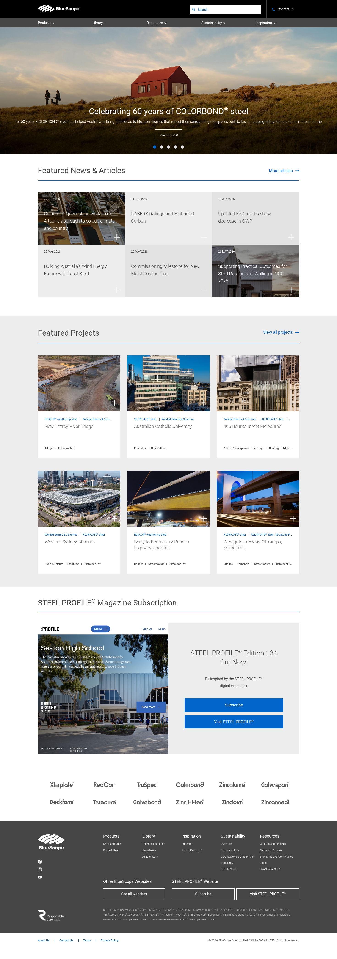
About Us (43, 940)
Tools (263, 863)
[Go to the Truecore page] (104, 802)
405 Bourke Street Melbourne (252, 426)
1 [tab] (154, 147)
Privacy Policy (109, 940)
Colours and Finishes (273, 844)
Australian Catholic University (163, 426)
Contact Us (66, 940)
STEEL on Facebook (40, 862)
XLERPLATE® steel (145, 419)
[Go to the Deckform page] (62, 802)
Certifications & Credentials (237, 856)
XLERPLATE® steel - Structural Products (275, 534)
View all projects (278, 332)
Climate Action (230, 850)
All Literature (150, 856)
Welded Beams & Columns (99, 419)
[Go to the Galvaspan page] (275, 784)
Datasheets (149, 850)
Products (45, 23)
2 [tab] (161, 147)
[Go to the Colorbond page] (189, 784)
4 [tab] (175, 147)
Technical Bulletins (153, 844)
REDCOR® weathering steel (61, 419)
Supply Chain (229, 869)
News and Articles (271, 850)
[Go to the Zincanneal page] (275, 802)
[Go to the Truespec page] (147, 784)
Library (98, 23)
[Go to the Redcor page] (104, 784)
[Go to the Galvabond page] (147, 802)
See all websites (134, 894)
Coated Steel (111, 850)
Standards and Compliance (276, 856)
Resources (155, 23)
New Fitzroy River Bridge (69, 426)
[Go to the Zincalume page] (232, 784)
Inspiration (264, 23)
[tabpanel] (168, 90)
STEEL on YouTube (40, 877)
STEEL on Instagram (40, 869)
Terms (87, 940)
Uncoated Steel (112, 844)
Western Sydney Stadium (70, 542)
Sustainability (212, 23)
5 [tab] (182, 147)
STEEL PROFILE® (192, 850)
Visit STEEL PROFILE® (234, 721)
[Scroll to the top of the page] (327, 949)
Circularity (227, 863)
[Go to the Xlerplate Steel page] (62, 784)
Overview (226, 844)
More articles (281, 170)
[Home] (58, 8)
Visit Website (168, 134)
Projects (186, 844)
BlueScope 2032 (270, 869)
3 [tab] (168, 147)
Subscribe (234, 705)
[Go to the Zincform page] (232, 802)
